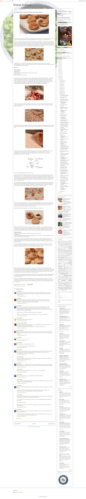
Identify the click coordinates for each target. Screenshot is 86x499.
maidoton (64, 264)
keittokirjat (59, 259)
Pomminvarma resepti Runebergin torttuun (63, 167)
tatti (66, 285)
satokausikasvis (65, 279)
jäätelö (63, 254)
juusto (59, 253)
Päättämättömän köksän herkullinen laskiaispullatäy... (63, 111)
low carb (66, 263)
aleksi (18, 342)
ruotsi (60, 278)
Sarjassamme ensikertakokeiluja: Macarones (63, 189)
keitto (62, 258)
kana (67, 255)
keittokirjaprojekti (68, 258)
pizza (71, 272)
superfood (69, 283)
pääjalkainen (59, 275)
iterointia (65, 250)
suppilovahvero (60, 284)
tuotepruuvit (67, 286)
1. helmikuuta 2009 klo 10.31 (22, 303)
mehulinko (68, 266)
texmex (70, 285)
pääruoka (66, 275)
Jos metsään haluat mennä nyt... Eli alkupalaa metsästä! (67, 223)
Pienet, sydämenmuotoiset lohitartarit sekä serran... (64, 171)
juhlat (60, 252)
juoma (64, 252)
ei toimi (60, 245)
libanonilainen (60, 262)
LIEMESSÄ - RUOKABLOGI (63, 355)
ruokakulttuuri (70, 277)
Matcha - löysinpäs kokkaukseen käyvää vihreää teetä (63, 102)
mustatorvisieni (70, 268)
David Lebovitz (61, 422)
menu (65, 267)
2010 (60, 77)
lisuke (66, 262)
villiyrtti (62, 289)
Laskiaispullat (62, 113)
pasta (59, 271)
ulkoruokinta (65, 287)
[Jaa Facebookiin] (31, 284)
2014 (60, 72)
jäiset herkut (63, 253)
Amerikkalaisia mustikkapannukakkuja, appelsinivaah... (64, 158)
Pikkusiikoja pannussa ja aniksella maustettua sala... (64, 108)
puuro (67, 274)
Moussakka (61, 134)
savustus (70, 279)
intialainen (69, 249)
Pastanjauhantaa (62, 340)
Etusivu (34, 423)
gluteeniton (63, 246)
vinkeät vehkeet (67, 289)
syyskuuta (61, 84)
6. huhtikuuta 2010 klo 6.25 (21, 416)
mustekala (60, 269)
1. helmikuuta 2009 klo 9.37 (21, 296)
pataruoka (64, 271)
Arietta (18, 369)
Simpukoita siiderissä (63, 141)
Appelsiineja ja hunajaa (63, 363)
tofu (58, 286)
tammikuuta (62, 191)
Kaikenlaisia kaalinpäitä (62, 317)
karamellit (59, 256)
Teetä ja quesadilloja (63, 131)
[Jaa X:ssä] (30, 284)
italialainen (60, 250)
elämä (65, 245)
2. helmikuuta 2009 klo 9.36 (21, 360)
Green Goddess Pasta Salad (63, 407)
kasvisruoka (61, 257)
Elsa (17, 291)
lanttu (65, 261)
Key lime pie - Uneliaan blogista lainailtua (63, 115)
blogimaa (65, 243)
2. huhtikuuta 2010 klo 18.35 (21, 377)
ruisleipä (59, 277)
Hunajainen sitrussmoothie (64, 175)
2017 (60, 68)
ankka (66, 242)
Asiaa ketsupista (61, 341)
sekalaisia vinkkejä (66, 280)
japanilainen (61, 251)
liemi (63, 262)
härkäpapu (64, 248)
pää (70, 274)
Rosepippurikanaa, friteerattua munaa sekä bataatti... (64, 129)
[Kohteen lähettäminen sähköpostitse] (27, 284)
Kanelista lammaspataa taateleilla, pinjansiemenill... (63, 143)
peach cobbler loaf (62, 400)
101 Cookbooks (61, 431)
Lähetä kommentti (19, 418)
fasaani (69, 245)
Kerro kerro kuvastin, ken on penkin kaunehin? (64, 120)
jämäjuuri (59, 254)
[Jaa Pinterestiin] (32, 284)
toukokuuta (62, 89)
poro (58, 274)
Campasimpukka (62, 308)
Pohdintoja (62, 273)
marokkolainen (60, 266)
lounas (62, 263)
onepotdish (69, 270)
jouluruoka (70, 251)
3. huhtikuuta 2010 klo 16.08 (21, 383)
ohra (66, 270)
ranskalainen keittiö (61, 276)
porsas (62, 274)
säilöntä (65, 284)
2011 (60, 76)
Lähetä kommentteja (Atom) (35, 426)
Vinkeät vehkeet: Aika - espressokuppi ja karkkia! (64, 163)
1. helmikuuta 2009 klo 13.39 (22, 320)
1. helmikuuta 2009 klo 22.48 (22, 347)
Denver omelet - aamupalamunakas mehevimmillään (63, 118)
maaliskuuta (62, 92)
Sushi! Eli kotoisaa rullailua (64, 179)
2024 (60, 61)
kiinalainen (69, 259)
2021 (60, 62)
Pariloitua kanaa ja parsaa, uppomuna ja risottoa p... (64, 125)
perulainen (69, 271)
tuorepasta (62, 286)
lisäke (70, 262)
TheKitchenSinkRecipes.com (64, 438)
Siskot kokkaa (22, 4)
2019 (60, 65)
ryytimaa (69, 278)
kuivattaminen (66, 260)
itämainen (70, 250)
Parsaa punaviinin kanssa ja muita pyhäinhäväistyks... (64, 123)
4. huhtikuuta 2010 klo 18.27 (21, 407)
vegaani (66, 288)
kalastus (59, 255)
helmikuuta (62, 93)
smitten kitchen (61, 399)
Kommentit (61, 297)
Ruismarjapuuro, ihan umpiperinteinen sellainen (64, 146)
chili (59, 244)
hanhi (62, 247)
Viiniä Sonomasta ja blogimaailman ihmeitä (64, 177)
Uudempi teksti (17, 423)
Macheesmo (61, 406)
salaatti (59, 279)
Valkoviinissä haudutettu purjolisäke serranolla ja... (64, 186)
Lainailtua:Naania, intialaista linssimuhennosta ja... (64, 154)
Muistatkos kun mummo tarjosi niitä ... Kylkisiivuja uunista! (67, 207)
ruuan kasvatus (64, 278)
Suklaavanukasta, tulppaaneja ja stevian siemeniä (64, 137)
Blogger (45, 496)
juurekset (69, 252)
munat (66, 268)
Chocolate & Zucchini (62, 446)
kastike (64, 256)
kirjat (58, 260)
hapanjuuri (65, 247)
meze (69, 267)
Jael (17, 298)
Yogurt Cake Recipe (62, 447)
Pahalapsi (18, 330)
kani (70, 255)
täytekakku (59, 287)
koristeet (62, 260)
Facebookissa (67, 56)
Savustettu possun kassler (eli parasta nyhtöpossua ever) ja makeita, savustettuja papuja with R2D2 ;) (67, 216)
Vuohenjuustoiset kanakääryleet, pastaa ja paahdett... (64, 183)
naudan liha (61, 270)
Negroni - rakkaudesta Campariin (63, 97)
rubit (70, 276)
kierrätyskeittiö (65, 259)
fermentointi (59, 246)
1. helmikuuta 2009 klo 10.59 (22, 315)
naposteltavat (70, 269)
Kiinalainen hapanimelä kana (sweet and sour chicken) (66, 199)
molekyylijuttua (60, 268)
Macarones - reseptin (50, 38)
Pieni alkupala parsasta (63, 104)
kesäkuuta (61, 88)
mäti (66, 269)
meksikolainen (60, 267)
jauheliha (65, 251)
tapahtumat (60, 285)
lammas (60, 261)
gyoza (59, 247)
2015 (60, 70)
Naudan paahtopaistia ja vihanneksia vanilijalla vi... (64, 100)
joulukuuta (61, 80)
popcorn (70, 273)
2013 (60, 73)
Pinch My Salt (61, 463)
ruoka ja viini (63, 277)
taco (69, 284)
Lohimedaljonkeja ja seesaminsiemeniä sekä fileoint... (64, 173)
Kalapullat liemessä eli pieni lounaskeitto (64, 165)
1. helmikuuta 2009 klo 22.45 (22, 340)
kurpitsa (71, 260)
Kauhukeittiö (61, 371)
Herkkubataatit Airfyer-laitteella (63, 364)
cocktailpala (67, 244)
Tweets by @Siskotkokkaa (62, 50)
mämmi (64, 269)
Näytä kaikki (70, 386)
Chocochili (61, 333)
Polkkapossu (61, 324)
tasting (64, 285)
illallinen (65, 249)
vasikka (71, 287)
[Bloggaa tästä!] (29, 284)
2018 (60, 66)
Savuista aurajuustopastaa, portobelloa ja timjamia (64, 148)
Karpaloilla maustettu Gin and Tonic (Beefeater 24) (64, 160)
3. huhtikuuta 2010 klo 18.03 (21, 392)
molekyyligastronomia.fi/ (63, 316)
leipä (69, 261)
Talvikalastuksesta (63, 155)
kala (69, 254)
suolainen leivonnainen (63, 283)
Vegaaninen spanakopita (62, 334)
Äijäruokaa (61, 348)
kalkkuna (63, 255)
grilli (69, 246)
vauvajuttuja (61, 288)
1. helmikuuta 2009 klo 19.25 (22, 335)
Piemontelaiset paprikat (63, 133)
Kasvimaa (69, 256)
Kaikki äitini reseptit (62, 379)
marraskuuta (62, 81)
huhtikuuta (61, 91)
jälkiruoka (68, 253)
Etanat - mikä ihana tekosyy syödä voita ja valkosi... (64, 95)
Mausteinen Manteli (20, 323)
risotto (67, 276)
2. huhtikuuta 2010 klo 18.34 (21, 372)
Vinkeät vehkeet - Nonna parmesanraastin (64, 181)
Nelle (21, 284)
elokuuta (61, 85)
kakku (66, 254)
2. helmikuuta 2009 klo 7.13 (21, 354)
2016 (60, 69)
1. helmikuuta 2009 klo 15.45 (22, 328)
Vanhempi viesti (51, 423)
